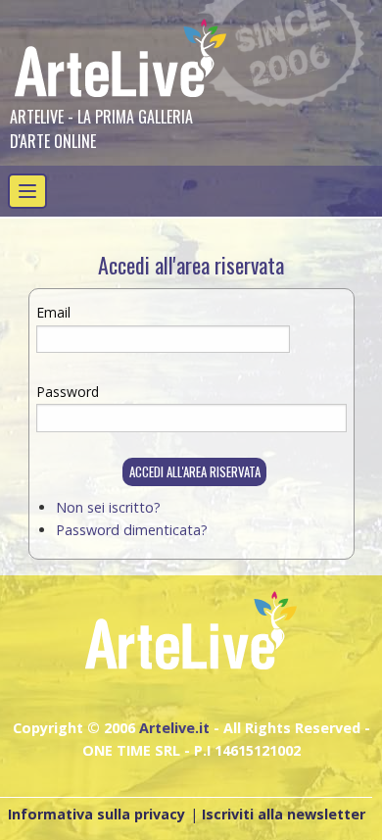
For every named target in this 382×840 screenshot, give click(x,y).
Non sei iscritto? (108, 507)
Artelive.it (174, 727)
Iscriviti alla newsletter (283, 814)
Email (53, 312)
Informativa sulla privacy (96, 814)
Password (67, 391)
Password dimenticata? (132, 529)
